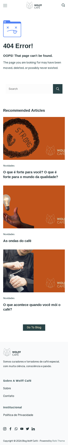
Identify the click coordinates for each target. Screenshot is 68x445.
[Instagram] (4, 428)
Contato (8, 396)
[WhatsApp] (16, 428)
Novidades (9, 165)
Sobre (7, 388)
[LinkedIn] (33, 428)
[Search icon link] (62, 5)
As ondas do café (17, 241)
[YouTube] (21, 428)
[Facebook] (10, 428)
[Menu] (5, 5)
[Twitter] (27, 428)
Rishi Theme (58, 441)
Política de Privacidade (18, 415)
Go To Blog (34, 327)
